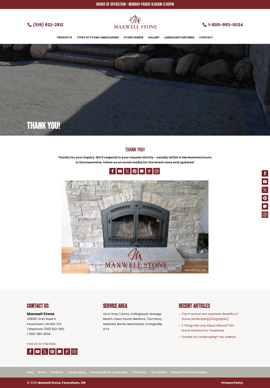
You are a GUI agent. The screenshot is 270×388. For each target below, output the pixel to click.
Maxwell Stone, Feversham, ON (61, 383)
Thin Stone (139, 372)
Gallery (153, 37)
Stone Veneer (133, 37)
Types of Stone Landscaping (98, 37)
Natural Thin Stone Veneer (189, 372)
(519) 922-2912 (47, 25)
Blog (30, 372)
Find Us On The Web (41, 344)
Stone (42, 372)
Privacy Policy (232, 383)
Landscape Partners (179, 37)
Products (64, 37)
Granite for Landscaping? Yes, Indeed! (208, 337)
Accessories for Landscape (108, 372)
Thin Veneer (159, 372)
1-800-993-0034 (225, 25)
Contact (206, 37)
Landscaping (77, 372)
